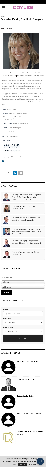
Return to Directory (7, 28)
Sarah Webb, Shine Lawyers (27, 361)
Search (23, 339)
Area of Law (8, 327)
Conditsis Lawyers (13, 76)
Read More (33, 464)
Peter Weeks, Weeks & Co (27, 379)
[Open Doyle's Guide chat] (40, 461)
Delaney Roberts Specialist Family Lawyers (30, 432)
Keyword (7, 309)
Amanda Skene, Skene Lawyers (29, 413)
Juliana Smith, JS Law (25, 396)
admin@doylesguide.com (25, 456)
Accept (22, 464)
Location (7, 318)
